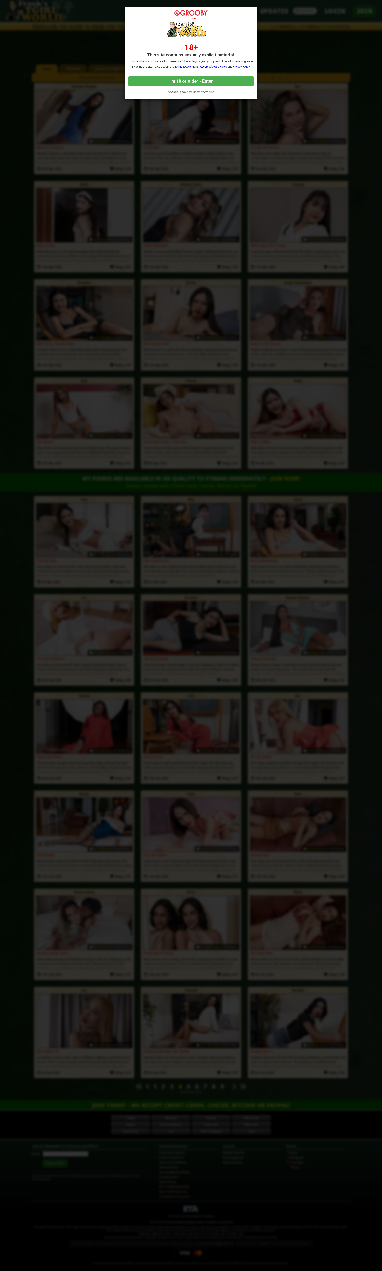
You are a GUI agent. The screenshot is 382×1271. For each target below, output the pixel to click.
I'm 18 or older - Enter (191, 81)
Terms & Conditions (187, 66)
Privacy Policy (241, 66)
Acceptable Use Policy (213, 66)
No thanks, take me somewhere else (191, 92)
